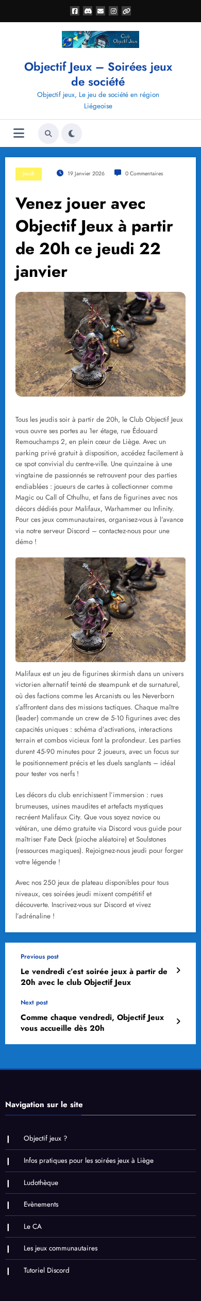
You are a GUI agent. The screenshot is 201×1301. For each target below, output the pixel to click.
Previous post (40, 956)
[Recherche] (48, 133)
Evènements (41, 1204)
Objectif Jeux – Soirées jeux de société (98, 74)
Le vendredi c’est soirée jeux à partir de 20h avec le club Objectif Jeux (94, 977)
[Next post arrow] (178, 1021)
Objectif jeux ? (46, 1138)
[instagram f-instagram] (113, 10)
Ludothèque (41, 1183)
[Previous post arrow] (178, 970)
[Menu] (18, 133)
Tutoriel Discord (47, 1270)
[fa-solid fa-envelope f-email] (100, 10)
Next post (34, 1002)
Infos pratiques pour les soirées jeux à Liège (89, 1160)
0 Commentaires (144, 173)
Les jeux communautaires (60, 1248)
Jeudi (29, 173)
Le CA (33, 1226)
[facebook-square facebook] (74, 10)
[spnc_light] (71, 133)
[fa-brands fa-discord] (87, 10)
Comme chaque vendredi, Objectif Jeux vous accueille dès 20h (92, 1023)
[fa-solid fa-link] (126, 10)
